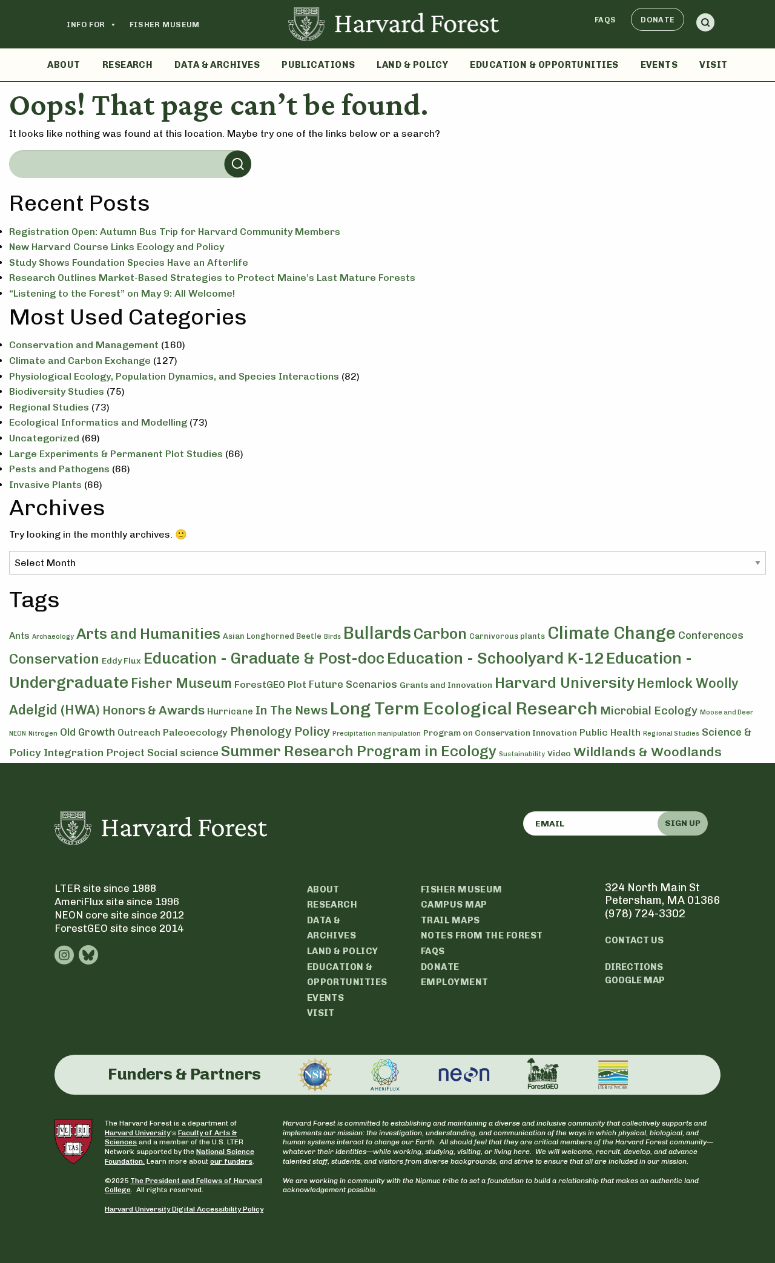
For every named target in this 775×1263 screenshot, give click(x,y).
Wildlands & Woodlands (647, 751)
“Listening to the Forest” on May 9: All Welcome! (122, 293)
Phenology (261, 731)
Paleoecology (195, 732)
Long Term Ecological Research (464, 708)
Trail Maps (450, 920)
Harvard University (565, 682)
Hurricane (230, 711)
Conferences (711, 635)
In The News (292, 710)
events (326, 997)
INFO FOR (86, 24)
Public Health (610, 732)
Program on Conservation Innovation (500, 733)
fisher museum (462, 889)
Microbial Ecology (649, 710)
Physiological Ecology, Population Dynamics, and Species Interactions (174, 376)
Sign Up (683, 823)
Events (659, 64)
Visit (713, 64)
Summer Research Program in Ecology (358, 751)
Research (127, 64)
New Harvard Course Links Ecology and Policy (116, 246)
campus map (454, 904)
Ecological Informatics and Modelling (98, 422)
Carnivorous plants (507, 636)
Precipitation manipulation (376, 733)
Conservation (54, 658)
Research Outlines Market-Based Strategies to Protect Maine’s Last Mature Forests (212, 277)
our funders (231, 1161)
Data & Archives (217, 64)
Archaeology (53, 637)
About (63, 64)
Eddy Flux (121, 661)
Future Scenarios (353, 684)
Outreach (138, 732)
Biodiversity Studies (56, 391)
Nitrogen (43, 733)
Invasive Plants (45, 484)
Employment (455, 982)
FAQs (605, 19)
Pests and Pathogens (59, 469)
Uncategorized (44, 438)
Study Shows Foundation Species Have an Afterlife (128, 262)
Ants (19, 635)
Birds (332, 637)
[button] (705, 24)
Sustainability (522, 754)
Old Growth (87, 732)
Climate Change (611, 633)
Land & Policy (412, 64)
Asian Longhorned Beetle (272, 636)
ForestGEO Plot (270, 684)
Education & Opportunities (544, 64)
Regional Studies (49, 407)
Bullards (377, 633)
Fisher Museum (165, 24)
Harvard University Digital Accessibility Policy (184, 1209)
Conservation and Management (84, 345)
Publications (318, 64)
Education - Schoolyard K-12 (495, 658)
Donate (657, 19)
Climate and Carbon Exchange (80, 360)
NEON (17, 733)
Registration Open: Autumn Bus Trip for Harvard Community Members (174, 231)
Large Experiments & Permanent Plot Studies (116, 454)
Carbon (440, 633)
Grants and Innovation (446, 685)
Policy (312, 731)
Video (559, 753)
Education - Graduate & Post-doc (263, 658)
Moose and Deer (726, 712)
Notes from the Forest (481, 935)
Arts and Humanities (148, 633)
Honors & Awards (153, 710)
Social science (183, 753)
